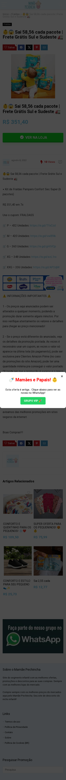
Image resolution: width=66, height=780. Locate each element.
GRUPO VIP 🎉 (33, 400)
